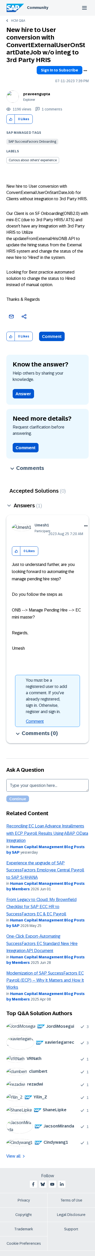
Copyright (23, 1215)
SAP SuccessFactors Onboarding (32, 141)
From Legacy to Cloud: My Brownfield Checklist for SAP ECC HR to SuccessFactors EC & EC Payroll (41, 906)
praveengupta (36, 94)
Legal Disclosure (71, 1215)
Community (37, 7)
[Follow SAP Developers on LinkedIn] (62, 1184)
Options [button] (85, 71)
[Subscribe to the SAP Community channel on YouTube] (52, 1184)
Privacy (24, 1200)
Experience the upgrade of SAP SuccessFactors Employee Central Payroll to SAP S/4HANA (45, 870)
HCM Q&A (18, 21)
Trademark (23, 1229)
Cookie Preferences (24, 1243)
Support (71, 1229)
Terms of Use (71, 1200)
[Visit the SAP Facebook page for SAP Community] (33, 1184)
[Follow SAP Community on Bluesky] (43, 1184)
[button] (11, 119)
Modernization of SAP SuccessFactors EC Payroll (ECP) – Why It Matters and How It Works (45, 980)
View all (13, 1156)
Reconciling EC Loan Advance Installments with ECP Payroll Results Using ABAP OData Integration (47, 833)
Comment (52, 336)
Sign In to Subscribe (59, 70)
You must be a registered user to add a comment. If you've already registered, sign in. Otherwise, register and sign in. (46, 696)
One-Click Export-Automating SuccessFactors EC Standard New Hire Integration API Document (42, 943)
